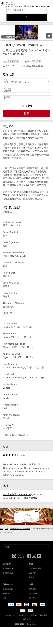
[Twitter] (34, 557)
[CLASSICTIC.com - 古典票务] (8, 3)
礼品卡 (31, 577)
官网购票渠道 (8, 573)
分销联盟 (6, 594)
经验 (4, 598)
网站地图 (43, 615)
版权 (14, 615)
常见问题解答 (34, 594)
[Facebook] (14, 555)
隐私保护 (34, 615)
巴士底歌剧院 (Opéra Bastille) (17, 494)
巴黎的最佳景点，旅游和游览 (20, 529)
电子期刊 (26, 619)
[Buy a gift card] (26, 516)
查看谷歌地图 (31, 498)
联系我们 (32, 589)
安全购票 (32, 573)
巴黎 (13, 498)
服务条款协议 (24, 615)
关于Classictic (8, 568)
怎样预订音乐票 (35, 568)
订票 (26, 113)
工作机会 (32, 598)
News (8, 615)
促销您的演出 (8, 589)
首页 (1, 529)
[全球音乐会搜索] (27, 17)
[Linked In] (39, 557)
